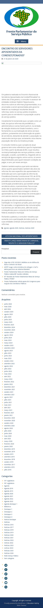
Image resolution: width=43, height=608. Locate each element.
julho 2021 (7, 400)
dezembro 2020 (9, 418)
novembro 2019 (9, 452)
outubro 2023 (8, 345)
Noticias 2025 (8, 551)
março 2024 (8, 343)
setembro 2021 (9, 395)
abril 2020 (7, 439)
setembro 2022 (9, 363)
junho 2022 (8, 371)
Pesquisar (5, 249)
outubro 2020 (8, 423)
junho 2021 (8, 402)
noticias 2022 (8, 543)
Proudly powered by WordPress (14, 603)
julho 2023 (7, 353)
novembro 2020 (9, 420)
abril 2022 (7, 376)
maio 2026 (7, 307)
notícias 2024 (8, 548)
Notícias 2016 (8, 525)
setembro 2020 (9, 426)
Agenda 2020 (14, 228)
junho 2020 (8, 433)
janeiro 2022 (8, 384)
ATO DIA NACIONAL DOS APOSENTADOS (21, 236)
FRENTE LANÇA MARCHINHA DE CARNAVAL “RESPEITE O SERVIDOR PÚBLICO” (21, 242)
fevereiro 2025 (9, 325)
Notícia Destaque (10, 519)
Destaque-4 (8, 517)
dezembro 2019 (9, 449)
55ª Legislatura (9, 481)
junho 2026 (8, 304)
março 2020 (8, 441)
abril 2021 (7, 408)
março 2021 (8, 410)
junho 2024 (8, 338)
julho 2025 (7, 317)
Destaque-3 (8, 514)
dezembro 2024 (9, 327)
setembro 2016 (9, 467)
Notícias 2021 (8, 538)
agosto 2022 (8, 366)
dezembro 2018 (9, 459)
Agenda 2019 (8, 491)
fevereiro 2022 (9, 382)
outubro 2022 (8, 361)
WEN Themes (21, 605)
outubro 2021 (8, 392)
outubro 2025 (8, 312)
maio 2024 (7, 340)
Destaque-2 (8, 512)
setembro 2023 (9, 348)
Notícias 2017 (8, 527)
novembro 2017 (9, 464)
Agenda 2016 (8, 488)
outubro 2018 (8, 462)
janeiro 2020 (8, 446)
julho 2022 (7, 369)
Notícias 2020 (29, 228)
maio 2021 (7, 405)
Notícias (21, 228)
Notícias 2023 (8, 545)
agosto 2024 (8, 335)
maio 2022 (7, 374)
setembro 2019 (9, 457)
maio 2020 (7, 436)
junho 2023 (8, 356)
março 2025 (8, 322)
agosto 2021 (8, 397)
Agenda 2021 (8, 496)
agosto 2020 (8, 428)
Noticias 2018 (8, 530)
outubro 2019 (8, 454)
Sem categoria (9, 558)
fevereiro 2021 (9, 413)
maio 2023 (7, 358)
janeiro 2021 (8, 415)
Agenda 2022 (8, 499)
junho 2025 (8, 319)
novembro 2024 (9, 330)
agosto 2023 (8, 351)
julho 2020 (7, 431)
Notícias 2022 (8, 540)
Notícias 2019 (8, 532)
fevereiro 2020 (9, 444)
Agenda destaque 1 (10, 504)
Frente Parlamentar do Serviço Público (21, 33)
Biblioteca (7, 507)
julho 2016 (7, 470)
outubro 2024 (8, 332)
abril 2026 (7, 309)
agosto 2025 (8, 314)
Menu (23, 41)
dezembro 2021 (9, 387)
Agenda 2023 (8, 501)
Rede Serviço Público (11, 556)
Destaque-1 (8, 509)
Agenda (6, 228)
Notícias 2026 (8, 553)
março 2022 (8, 379)
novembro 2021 (9, 389)
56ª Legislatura (9, 483)
